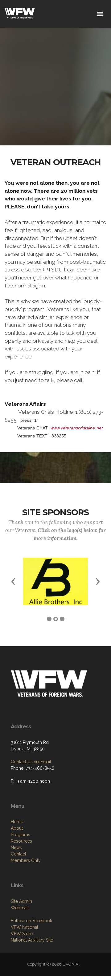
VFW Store (22, 933)
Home (17, 821)
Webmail (20, 907)
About (17, 828)
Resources (21, 841)
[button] (13, 581)
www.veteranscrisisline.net (77, 427)
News (16, 847)
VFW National (24, 927)
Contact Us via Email (31, 761)
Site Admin (21, 901)
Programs (20, 834)
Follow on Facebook (31, 920)
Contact (18, 854)
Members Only (26, 860)
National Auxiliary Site (32, 940)
